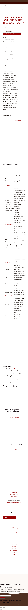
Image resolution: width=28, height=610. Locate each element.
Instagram (8, 479)
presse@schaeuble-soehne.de (14, 502)
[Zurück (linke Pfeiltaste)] (0, 609)
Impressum (12, 569)
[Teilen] (3, 607)
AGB (24, 569)
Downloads (14, 496)
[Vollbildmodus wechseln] (1, 607)
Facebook (8, 483)
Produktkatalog (14, 528)
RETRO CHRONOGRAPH (14, 7)
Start (4, 5)
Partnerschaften (14, 550)
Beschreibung (8, 31)
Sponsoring (14, 532)
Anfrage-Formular (9, 33)
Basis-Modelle (9, 5)
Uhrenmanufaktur (14, 542)
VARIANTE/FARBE (7, 115)
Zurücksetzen (17, 120)
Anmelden (9, 517)
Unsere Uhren (14, 544)
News (14, 552)
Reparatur (14, 526)
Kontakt (14, 554)
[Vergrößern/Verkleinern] (0, 607)
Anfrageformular (17, 368)
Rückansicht (6, 120)
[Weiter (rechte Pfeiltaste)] (1, 609)
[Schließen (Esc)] (4, 607)
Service (14, 546)
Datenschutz (19, 569)
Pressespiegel (14, 492)
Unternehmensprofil (14, 494)
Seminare (14, 548)
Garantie (14, 530)
